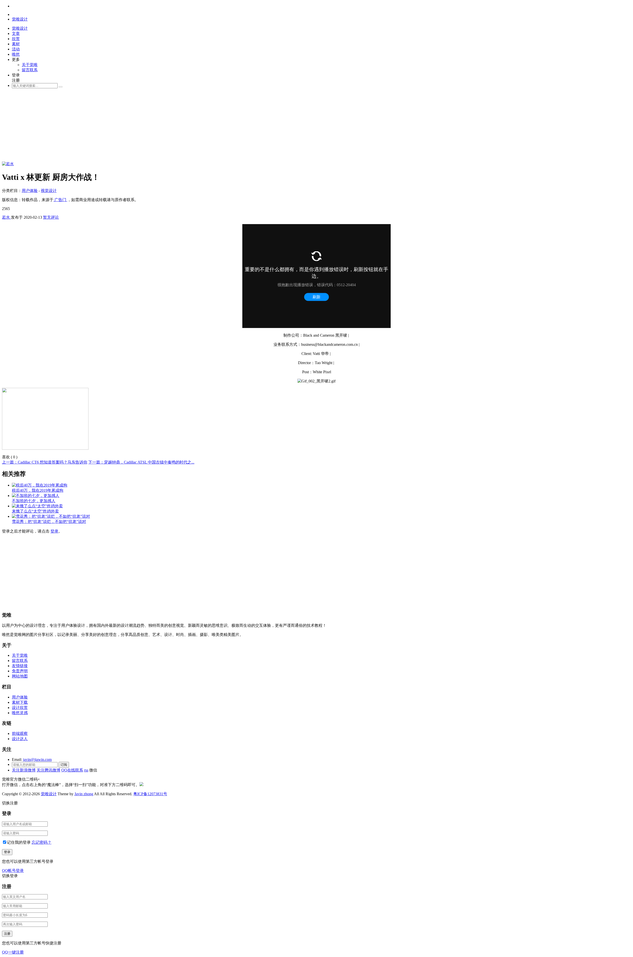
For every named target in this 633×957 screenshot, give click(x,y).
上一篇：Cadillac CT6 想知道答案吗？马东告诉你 (44, 462)
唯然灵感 (20, 713)
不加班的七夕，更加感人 (33, 501)
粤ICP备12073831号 (150, 794)
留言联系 (30, 70)
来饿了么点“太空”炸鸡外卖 (35, 511)
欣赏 (16, 39)
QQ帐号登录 (13, 870)
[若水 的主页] (8, 164)
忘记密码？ (41, 842)
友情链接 (20, 666)
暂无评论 (51, 217)
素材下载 (20, 702)
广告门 (60, 200)
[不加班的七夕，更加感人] (35, 495)
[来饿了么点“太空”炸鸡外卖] (37, 506)
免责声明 (20, 671)
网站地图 (20, 676)
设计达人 (20, 739)
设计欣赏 (20, 707)
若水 (6, 217)
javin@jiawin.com (37, 759)
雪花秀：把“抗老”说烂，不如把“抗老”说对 (49, 521)
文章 (16, 33)
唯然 (16, 54)
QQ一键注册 (13, 952)
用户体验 (30, 190)
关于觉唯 (30, 65)
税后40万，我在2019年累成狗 (37, 490)
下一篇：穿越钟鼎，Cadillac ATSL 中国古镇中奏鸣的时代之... (141, 462)
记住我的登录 (19, 842)
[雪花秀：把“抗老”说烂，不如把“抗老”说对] (51, 516)
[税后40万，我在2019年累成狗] (39, 485)
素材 (16, 44)
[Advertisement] (150, 127)
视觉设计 (49, 190)
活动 (16, 49)
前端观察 (20, 733)
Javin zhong (83, 794)
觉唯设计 (49, 794)
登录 (54, 531)
